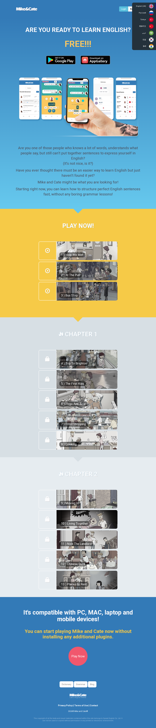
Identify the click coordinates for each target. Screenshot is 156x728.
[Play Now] (78, 664)
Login (123, 9)
